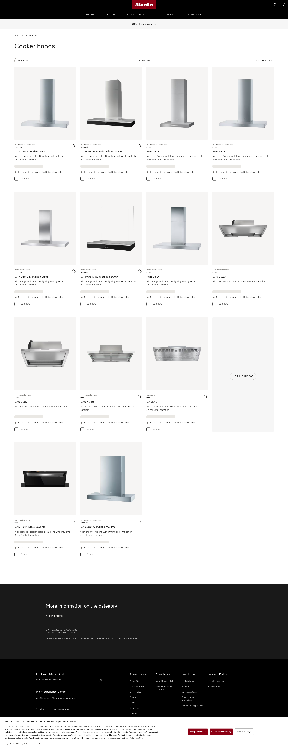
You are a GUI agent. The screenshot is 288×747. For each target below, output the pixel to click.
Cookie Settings (244, 732)
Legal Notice (10, 744)
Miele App (186, 687)
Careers (134, 697)
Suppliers (134, 708)
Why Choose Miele (165, 681)
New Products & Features (164, 688)
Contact (134, 714)
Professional (194, 15)
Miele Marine (213, 687)
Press (132, 703)
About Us (134, 681)
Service (171, 15)
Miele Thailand (137, 687)
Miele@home (188, 681)
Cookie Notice (36, 744)
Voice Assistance (190, 692)
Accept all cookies (198, 732)
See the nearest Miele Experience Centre (55, 698)
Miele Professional (216, 681)
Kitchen (90, 15)
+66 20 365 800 (60, 710)
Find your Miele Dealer (51, 674)
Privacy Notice (22, 744)
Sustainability (136, 692)
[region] (144, 732)
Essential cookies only (221, 732)
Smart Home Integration (188, 698)
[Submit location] (100, 680)
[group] (45, 124)
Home (17, 36)
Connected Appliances (192, 706)
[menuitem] (92, 14)
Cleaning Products (137, 15)
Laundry (110, 15)
